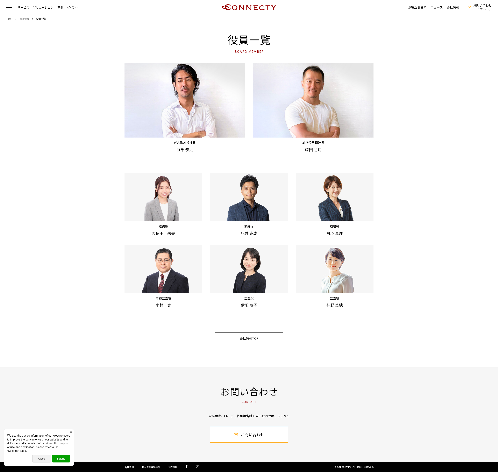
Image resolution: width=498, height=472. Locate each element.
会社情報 (453, 7)
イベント (73, 7)
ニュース (436, 7)
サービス (23, 7)
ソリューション (43, 7)
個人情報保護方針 (151, 467)
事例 (60, 7)
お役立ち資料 (417, 7)
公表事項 (172, 467)
